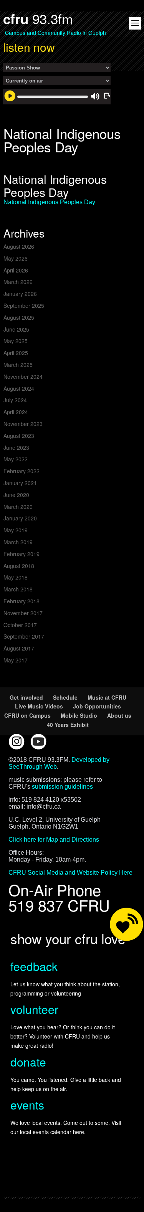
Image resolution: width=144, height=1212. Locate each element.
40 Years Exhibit (68, 724)
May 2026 (15, 258)
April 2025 (15, 353)
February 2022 (21, 471)
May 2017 (15, 660)
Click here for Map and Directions (53, 839)
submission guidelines (62, 786)
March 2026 (18, 282)
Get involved (26, 697)
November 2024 (23, 376)
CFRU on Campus (27, 715)
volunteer (34, 1009)
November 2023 (23, 424)
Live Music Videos (39, 706)
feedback (34, 966)
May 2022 (15, 459)
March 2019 (18, 542)
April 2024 (15, 412)
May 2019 (15, 530)
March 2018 (18, 589)
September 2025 (23, 305)
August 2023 (18, 435)
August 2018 (18, 566)
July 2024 (15, 400)
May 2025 (15, 341)
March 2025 (18, 364)
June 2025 (16, 329)
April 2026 (15, 270)
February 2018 (21, 601)
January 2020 (20, 518)
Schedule (65, 697)
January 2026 (20, 293)
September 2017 (23, 636)
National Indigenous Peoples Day (49, 202)
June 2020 (16, 495)
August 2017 (18, 648)
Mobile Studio (79, 715)
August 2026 (18, 246)
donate (28, 1061)
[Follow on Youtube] (38, 741)
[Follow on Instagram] (16, 741)
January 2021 (20, 483)
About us (119, 715)
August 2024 (18, 388)
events (27, 1104)
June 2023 (16, 447)
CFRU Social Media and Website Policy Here (70, 872)
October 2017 (20, 625)
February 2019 (21, 554)
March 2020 (18, 506)
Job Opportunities (97, 706)
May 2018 (15, 577)
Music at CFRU (107, 697)
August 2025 (18, 317)
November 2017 (23, 613)
